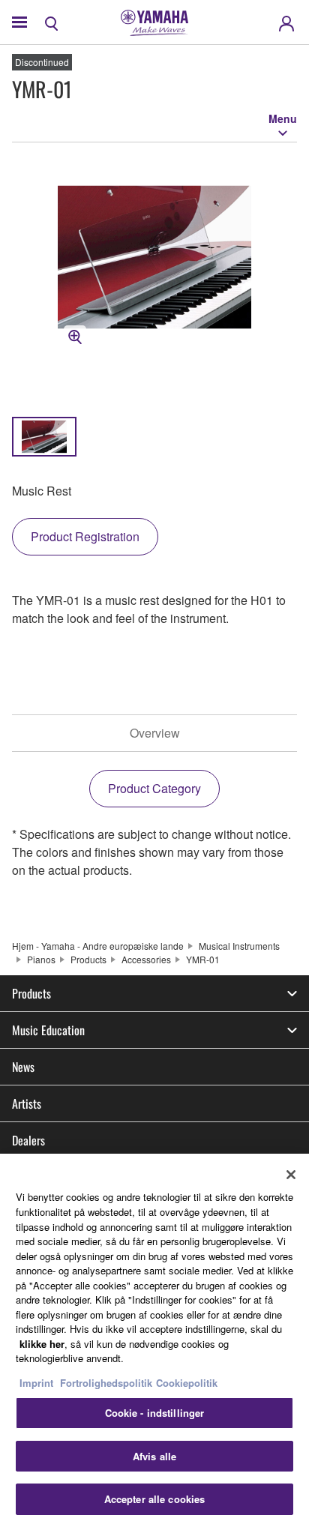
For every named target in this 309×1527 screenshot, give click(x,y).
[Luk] (291, 1174)
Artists (26, 1103)
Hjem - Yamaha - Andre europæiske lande (98, 945)
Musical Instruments (239, 945)
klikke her (42, 1344)
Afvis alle (154, 1456)
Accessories (146, 959)
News (23, 1067)
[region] (154, 1340)
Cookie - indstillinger (155, 1413)
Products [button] (31, 993)
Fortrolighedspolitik (106, 1383)
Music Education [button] (48, 1030)
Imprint (36, 1383)
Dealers (28, 1140)
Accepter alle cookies (155, 1499)
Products (88, 959)
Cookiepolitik (187, 1383)
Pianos (41, 959)
